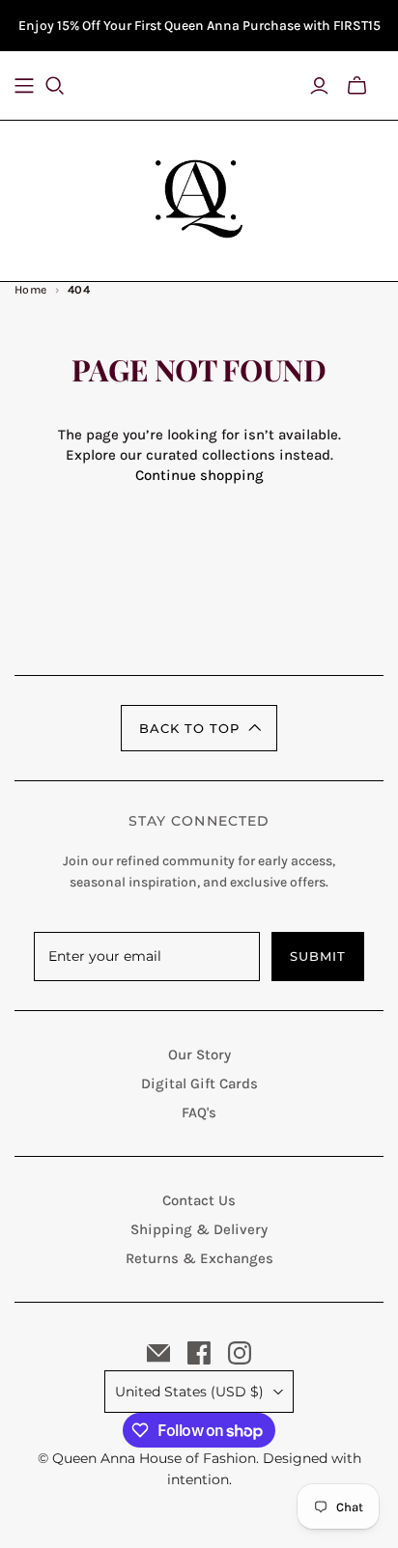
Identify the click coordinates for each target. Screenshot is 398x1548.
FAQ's (199, 1112)
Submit (318, 956)
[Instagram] (239, 1353)
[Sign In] (319, 86)
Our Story (199, 1054)
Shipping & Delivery (199, 1229)
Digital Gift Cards (199, 1083)
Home (30, 289)
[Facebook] (199, 1353)
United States (189, 1391)
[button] (199, 728)
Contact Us (199, 1200)
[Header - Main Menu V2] (24, 86)
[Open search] (66, 86)
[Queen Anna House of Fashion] (199, 196)
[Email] (158, 1353)
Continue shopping (199, 475)
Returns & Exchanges (199, 1258)
